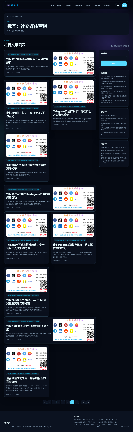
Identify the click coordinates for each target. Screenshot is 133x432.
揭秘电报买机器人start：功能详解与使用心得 (113, 147)
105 (83, 402)
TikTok (88, 5)
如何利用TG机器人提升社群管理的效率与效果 (113, 158)
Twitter (58, 5)
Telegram (107, 5)
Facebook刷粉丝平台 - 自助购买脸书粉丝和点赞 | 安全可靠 (23, 321)
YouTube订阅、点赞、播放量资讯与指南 (84, 426)
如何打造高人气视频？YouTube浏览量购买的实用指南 (26, 301)
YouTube (97, 5)
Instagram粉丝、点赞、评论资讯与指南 (84, 422)
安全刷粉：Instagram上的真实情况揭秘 (112, 150)
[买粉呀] (12, 5)
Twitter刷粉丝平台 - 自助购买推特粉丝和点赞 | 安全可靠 (23, 160)
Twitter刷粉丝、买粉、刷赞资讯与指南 (84, 419)
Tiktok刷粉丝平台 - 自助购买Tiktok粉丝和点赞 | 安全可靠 (70, 240)
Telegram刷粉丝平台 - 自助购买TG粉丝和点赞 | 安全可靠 (23, 54)
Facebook (68, 5)
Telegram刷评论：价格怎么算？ (110, 115)
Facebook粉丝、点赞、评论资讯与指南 (107, 419)
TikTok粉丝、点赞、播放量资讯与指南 (107, 422)
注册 (124, 5)
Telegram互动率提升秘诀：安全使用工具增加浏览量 (25, 246)
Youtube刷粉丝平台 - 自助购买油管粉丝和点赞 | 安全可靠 (23, 295)
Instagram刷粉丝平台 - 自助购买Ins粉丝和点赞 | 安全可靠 (23, 189)
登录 (118, 5)
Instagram (78, 5)
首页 (52, 5)
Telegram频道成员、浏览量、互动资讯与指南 (107, 426)
